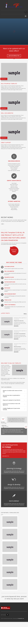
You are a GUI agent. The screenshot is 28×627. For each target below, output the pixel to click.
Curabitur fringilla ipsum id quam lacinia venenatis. (11, 409)
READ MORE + (16, 338)
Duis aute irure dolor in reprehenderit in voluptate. (11, 396)
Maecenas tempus (17, 346)
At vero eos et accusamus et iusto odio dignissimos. (11, 404)
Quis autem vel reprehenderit (19, 333)
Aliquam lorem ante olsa (18, 320)
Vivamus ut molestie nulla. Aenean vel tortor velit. (12, 391)
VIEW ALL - (25, 313)
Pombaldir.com (21, 618)
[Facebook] (7, 615)
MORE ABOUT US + (5, 456)
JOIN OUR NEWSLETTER (14, 55)
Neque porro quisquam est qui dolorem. (11, 400)
